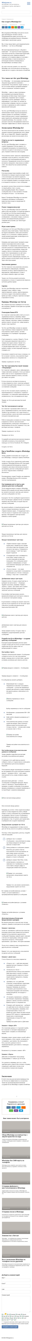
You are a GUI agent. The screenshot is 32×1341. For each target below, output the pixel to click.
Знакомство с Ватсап (10, 1236)
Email (4, 1283)
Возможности (13, 24)
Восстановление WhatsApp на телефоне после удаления (13, 1260)
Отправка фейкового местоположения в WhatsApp (13, 1187)
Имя (3, 1278)
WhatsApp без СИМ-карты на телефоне (13, 1161)
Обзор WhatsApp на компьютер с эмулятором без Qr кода (14, 1136)
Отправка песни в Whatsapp (13, 1212)
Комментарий (6, 1295)
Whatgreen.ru (6, 2)
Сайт (3, 1289)
